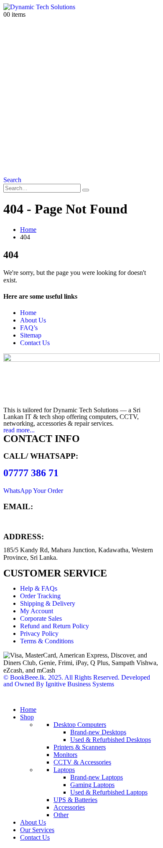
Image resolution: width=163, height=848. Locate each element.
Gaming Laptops (92, 784)
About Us (33, 320)
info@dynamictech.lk (31, 520)
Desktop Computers (79, 724)
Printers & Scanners (79, 747)
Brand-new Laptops (96, 777)
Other (61, 814)
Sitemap (30, 335)
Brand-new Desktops (98, 732)
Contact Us (35, 342)
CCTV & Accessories (82, 762)
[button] (12, 179)
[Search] (85, 190)
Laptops (64, 769)
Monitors (65, 754)
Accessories (69, 807)
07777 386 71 (31, 472)
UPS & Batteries (75, 799)
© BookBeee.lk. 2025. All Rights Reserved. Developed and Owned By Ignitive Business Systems (76, 681)
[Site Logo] (39, 6)
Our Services (37, 829)
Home (28, 312)
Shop (27, 717)
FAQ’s (29, 327)
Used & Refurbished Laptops (109, 792)
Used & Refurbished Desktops (110, 739)
